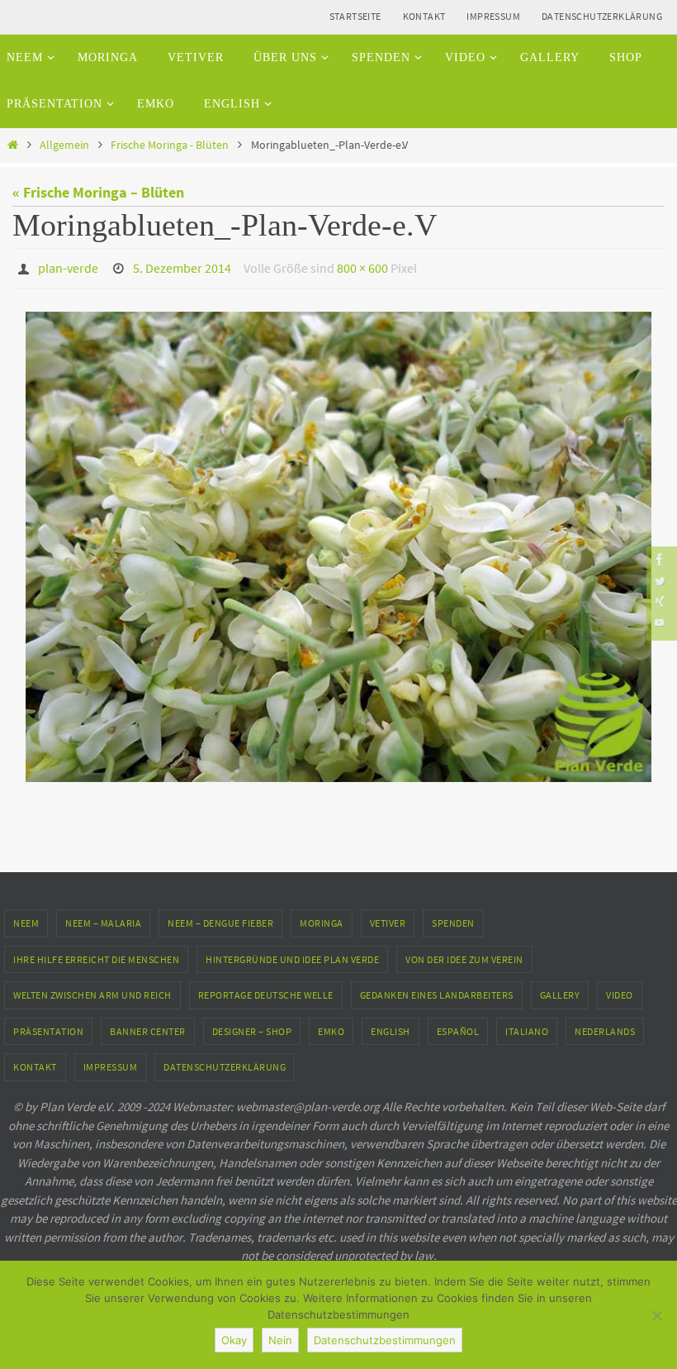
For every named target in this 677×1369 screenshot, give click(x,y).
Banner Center (148, 1026)
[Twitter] (659, 581)
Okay (234, 1340)
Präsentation (48, 1026)
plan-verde (68, 266)
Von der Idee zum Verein (464, 954)
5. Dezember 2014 (182, 266)
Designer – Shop (252, 1026)
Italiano (526, 1026)
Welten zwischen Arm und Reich (92, 991)
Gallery (560, 991)
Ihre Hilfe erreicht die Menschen (96, 954)
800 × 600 (362, 266)
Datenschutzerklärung (602, 16)
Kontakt (424, 16)
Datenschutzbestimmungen (385, 1340)
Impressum (493, 16)
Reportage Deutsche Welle (266, 991)
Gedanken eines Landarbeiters (437, 991)
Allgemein (64, 144)
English (390, 1026)
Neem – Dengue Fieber (220, 918)
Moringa (321, 918)
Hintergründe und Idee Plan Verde (292, 954)
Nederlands (605, 1026)
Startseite (355, 16)
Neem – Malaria (103, 918)
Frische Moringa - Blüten (170, 144)
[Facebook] (659, 559)
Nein (280, 1340)
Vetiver (388, 918)
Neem (26, 918)
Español (458, 1026)
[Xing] (659, 601)
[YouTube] (659, 622)
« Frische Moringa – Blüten (98, 192)
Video (619, 991)
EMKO (331, 1026)
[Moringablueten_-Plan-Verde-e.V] (338, 543)
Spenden (453, 918)
